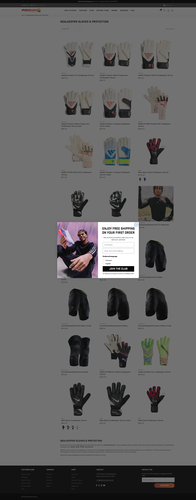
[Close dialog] (136, 224)
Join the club (118, 268)
